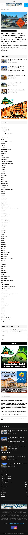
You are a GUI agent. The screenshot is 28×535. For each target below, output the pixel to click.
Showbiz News (4, 290)
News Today (3, 244)
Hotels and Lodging (5, 221)
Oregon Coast (4, 250)
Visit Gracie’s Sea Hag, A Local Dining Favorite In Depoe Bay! (16, 90)
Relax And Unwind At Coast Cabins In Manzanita (11, 414)
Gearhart (3, 195)
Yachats (2, 321)
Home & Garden (4, 213)
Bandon (2, 135)
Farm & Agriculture (5, 183)
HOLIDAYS (3, 211)
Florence (3, 187)
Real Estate (3, 266)
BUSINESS (3, 145)
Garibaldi (3, 193)
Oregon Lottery (4, 254)
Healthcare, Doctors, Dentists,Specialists (10, 209)
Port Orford (3, 264)
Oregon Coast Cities (5, 252)
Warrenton (3, 311)
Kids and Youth (4, 226)
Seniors (2, 282)
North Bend (3, 246)
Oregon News (4, 256)
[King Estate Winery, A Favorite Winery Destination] (4, 458)
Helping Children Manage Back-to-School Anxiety (12, 400)
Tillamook (3, 298)
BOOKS (2, 139)
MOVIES (2, 234)
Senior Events (4, 278)
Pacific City (3, 260)
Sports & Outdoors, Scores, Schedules (9, 294)
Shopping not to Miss (5, 288)
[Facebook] (13, 2)
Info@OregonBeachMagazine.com (16, 523)
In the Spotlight (4, 222)
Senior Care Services (5, 276)
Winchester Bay (4, 315)
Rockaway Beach (4, 272)
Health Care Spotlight (5, 207)
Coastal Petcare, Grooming (7, 161)
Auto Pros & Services (5, 129)
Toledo (2, 300)
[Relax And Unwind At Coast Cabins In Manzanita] (4, 84)
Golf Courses (4, 199)
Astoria (2, 126)
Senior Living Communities (7, 280)
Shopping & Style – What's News (8, 286)
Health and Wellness (5, 205)
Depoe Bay (3, 173)
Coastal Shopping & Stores (7, 163)
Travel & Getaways (5, 304)
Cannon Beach (4, 151)
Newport (3, 242)
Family (2, 179)
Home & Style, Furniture (6, 215)
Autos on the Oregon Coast (7, 133)
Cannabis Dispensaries (6, 149)
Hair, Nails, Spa (4, 203)
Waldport (3, 310)
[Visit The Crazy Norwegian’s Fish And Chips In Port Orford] (4, 77)
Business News (4, 147)
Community (3, 165)
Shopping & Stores (5, 284)
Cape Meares (3, 153)
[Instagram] (14, 2)
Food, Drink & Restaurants (7, 189)
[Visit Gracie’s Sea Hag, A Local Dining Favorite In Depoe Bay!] (4, 91)
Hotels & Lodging (4, 218)
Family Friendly (4, 181)
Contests (3, 167)
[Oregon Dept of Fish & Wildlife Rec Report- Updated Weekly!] (4, 465)
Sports (2, 292)
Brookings (3, 143)
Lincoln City (3, 230)
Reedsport (3, 270)
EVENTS (2, 177)
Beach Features (4, 137)
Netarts (2, 240)
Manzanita (3, 232)
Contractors (3, 169)
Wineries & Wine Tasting (6, 317)
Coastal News (4, 159)
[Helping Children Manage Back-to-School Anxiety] (4, 61)
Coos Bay (3, 171)
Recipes (2, 268)
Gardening (3, 191)
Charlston (3, 155)
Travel (2, 302)
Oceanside (3, 248)
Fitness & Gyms (4, 185)
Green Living (3, 201)
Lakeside (3, 228)
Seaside (2, 274)
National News (4, 236)
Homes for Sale (4, 217)
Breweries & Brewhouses (6, 141)
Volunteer (3, 308)
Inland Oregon (4, 224)
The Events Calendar (5, 296)
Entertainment (4, 175)
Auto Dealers (3, 128)
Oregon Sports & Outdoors (7, 258)
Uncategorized (4, 306)
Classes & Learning (5, 157)
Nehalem (3, 238)
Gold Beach (3, 197)
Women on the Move (5, 319)
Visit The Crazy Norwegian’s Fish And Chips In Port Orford (16, 76)
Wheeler (2, 313)
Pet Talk (2, 262)
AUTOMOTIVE (3, 131)
